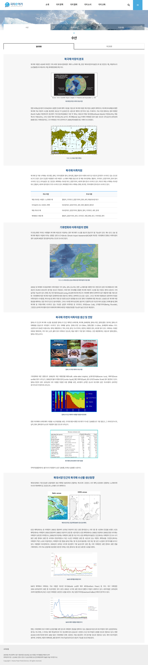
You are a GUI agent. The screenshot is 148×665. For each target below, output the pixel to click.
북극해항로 (74, 27)
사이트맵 (6, 649)
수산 (27, 27)
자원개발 (121, 27)
